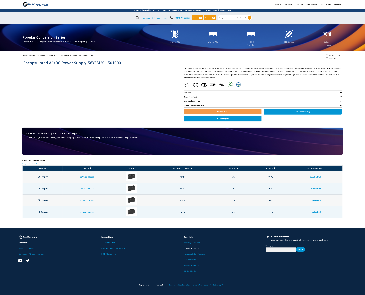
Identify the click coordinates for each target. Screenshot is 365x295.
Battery (327, 42)
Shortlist (197, 18)
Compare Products (30, 164)
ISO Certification (190, 271)
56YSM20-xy (75, 55)
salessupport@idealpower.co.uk (154, 18)
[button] (36, 147)
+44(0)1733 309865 (182, 18)
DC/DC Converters (108, 254)
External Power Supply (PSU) (113, 248)
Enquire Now (222, 112)
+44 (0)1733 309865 (26, 248)
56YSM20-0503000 (87, 189)
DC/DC (251, 42)
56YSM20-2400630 (87, 212)
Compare (209, 18)
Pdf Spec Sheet (302, 112)
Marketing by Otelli (218, 285)
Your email (270, 246)
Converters (251, 45)
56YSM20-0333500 (87, 177)
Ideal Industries (189, 259)
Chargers (327, 45)
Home (25, 55)
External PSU (175, 42)
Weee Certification (191, 265)
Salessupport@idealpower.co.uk (32, 254)
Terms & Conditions (200, 285)
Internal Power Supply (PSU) (39, 55)
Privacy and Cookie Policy (179, 285)
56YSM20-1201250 (87, 200)
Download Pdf (315, 177)
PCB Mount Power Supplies (60, 55)
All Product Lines (108, 242)
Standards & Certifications (194, 254)
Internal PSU (213, 42)
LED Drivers (289, 42)
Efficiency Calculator (191, 242)
